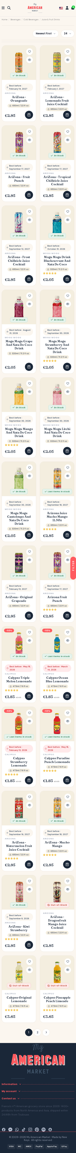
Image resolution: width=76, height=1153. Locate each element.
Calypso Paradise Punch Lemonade (57, 760)
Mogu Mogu (51, 253)
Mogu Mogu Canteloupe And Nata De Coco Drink (19, 518)
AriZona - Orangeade (19, 98)
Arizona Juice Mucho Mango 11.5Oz (57, 516)
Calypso (10, 673)
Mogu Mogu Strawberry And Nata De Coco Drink (57, 346)
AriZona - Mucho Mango (57, 844)
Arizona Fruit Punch (57, 598)
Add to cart (29, 115)
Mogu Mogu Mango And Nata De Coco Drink (19, 432)
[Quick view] (29, 59)
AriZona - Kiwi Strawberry (19, 928)
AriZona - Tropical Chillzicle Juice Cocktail (57, 180)
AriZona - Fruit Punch (19, 178)
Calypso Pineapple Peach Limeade (57, 999)
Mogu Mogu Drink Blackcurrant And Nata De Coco (57, 260)
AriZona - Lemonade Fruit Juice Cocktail (57, 100)
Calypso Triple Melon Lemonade (19, 679)
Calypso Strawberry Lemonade (18, 761)
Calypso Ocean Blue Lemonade (57, 679)
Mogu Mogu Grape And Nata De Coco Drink (19, 344)
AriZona (10, 93)
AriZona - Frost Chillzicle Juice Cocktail (19, 260)
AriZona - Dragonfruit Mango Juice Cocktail (57, 922)
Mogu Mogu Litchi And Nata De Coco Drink (57, 432)
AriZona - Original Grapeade (18, 598)
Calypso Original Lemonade (19, 999)
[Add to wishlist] (29, 51)
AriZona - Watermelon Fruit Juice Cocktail (19, 846)
